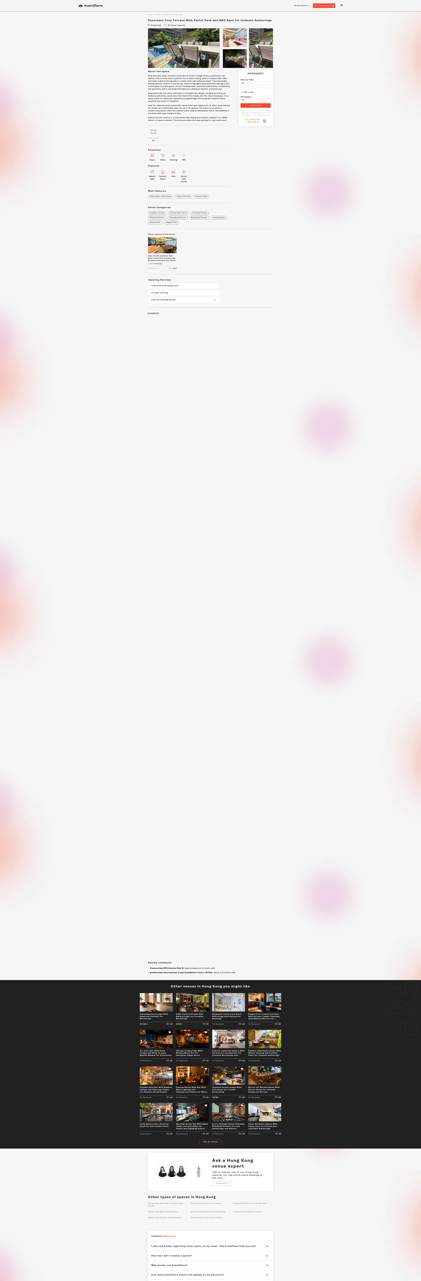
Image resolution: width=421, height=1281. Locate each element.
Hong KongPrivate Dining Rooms (165, 1218)
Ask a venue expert (323, 5)
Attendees (246, 97)
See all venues (210, 1142)
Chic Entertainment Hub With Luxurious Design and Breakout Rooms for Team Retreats (161, 258)
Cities (158, 15)
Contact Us (221, 1183)
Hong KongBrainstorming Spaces (208, 1212)
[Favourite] (169, 996)
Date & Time (247, 80)
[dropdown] (341, 5)
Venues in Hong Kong (172, 15)
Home (150, 15)
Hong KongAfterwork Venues (206, 1203)
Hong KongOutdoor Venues (248, 1212)
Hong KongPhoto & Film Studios (250, 1203)
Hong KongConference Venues (207, 1218)
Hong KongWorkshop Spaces (163, 1212)
